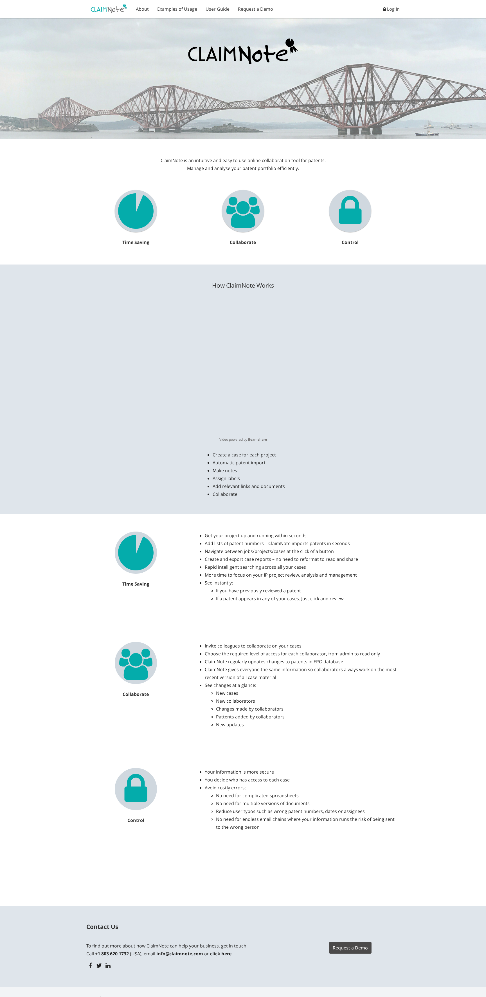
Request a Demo (255, 9)
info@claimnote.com (179, 954)
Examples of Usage (177, 9)
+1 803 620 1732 (112, 954)
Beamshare (257, 439)
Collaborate (243, 242)
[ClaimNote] (109, 7)
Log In (393, 9)
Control (350, 242)
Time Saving (135, 242)
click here (220, 954)
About (142, 9)
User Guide (218, 9)
